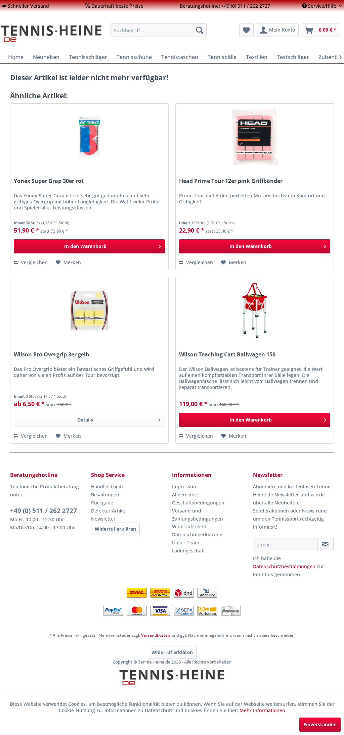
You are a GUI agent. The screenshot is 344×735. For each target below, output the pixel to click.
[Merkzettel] (246, 30)
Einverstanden (320, 724)
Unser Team (185, 542)
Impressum (185, 486)
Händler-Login (107, 486)
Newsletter (103, 519)
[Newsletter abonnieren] (325, 544)
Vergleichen (33, 262)
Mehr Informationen (262, 710)
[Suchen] (199, 30)
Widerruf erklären (115, 529)
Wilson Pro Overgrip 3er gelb (51, 354)
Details (85, 419)
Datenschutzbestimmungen (284, 566)
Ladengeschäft (188, 550)
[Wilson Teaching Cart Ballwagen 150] (254, 311)
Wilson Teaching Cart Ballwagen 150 (227, 354)
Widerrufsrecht (189, 526)
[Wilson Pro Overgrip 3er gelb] (89, 311)
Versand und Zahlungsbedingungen (197, 514)
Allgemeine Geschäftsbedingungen (198, 498)
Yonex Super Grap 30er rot (49, 181)
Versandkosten (155, 635)
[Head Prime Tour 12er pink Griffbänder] (254, 137)
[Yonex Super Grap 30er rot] (89, 137)
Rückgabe (102, 502)
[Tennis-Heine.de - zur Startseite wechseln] (51, 33)
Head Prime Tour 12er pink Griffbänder (231, 181)
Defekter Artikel (109, 510)
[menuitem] (25, 6)
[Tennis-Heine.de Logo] (172, 683)
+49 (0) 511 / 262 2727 (43, 510)
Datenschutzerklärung (197, 534)
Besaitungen (105, 494)
